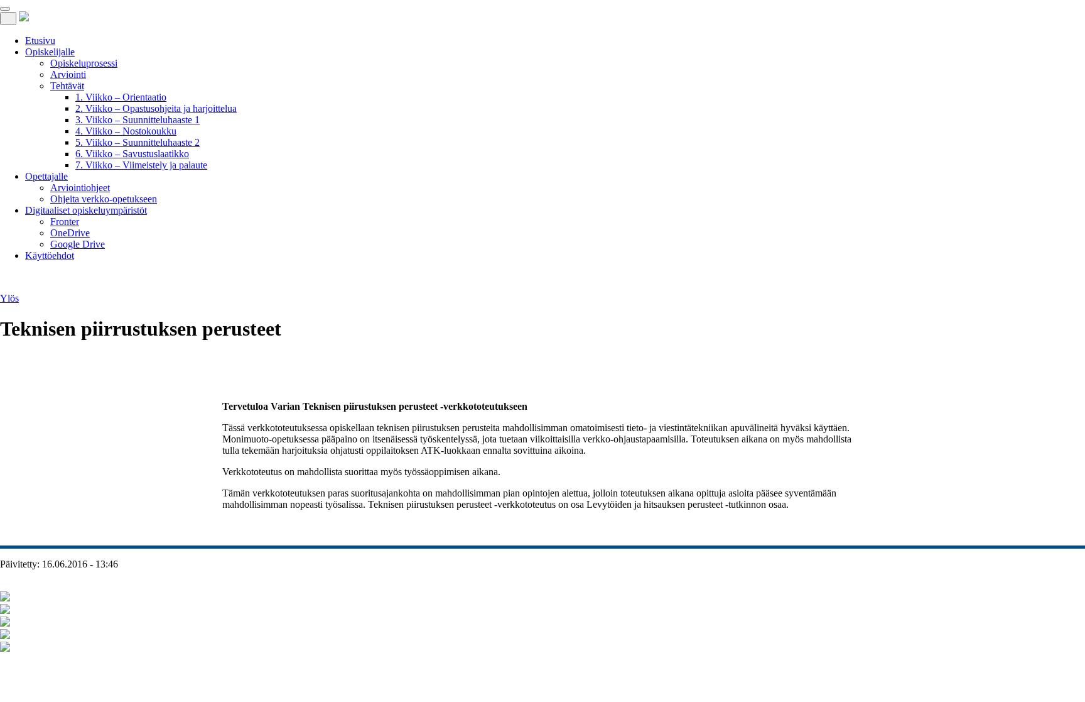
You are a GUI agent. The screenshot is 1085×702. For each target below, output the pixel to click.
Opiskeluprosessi (83, 63)
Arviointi (68, 74)
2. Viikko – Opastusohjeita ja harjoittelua (156, 108)
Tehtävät (67, 85)
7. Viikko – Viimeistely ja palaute (141, 165)
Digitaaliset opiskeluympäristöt (86, 210)
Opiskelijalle (50, 52)
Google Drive (77, 244)
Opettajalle (46, 176)
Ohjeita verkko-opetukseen (103, 199)
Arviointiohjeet (80, 187)
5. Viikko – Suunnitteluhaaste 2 (137, 142)
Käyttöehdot (49, 255)
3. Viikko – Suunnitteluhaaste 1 (137, 119)
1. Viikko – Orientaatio (120, 97)
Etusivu (40, 40)
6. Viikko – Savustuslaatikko (132, 153)
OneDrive (70, 233)
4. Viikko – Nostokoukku (125, 131)
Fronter (64, 221)
